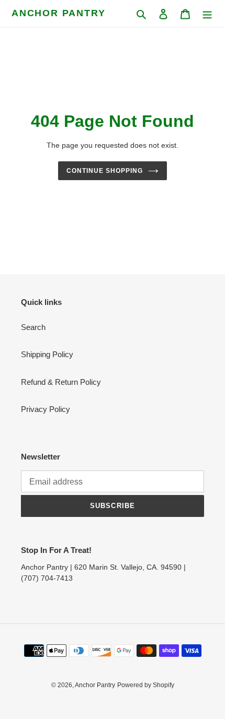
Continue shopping (104, 170)
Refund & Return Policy (61, 382)
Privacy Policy (45, 409)
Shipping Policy (47, 354)
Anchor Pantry (58, 13)
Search (33, 327)
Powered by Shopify (145, 685)
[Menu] (207, 14)
